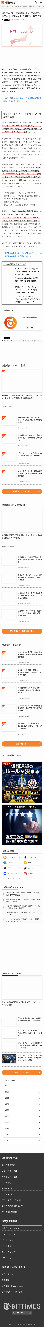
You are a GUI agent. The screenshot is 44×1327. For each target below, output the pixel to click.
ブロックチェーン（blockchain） (32, 341)
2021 (7, 1116)
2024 (7, 1098)
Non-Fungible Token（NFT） (12, 341)
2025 (7, 1092)
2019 (7, 1128)
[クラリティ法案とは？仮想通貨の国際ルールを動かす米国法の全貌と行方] (22, 802)
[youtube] (32, 327)
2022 (7, 1110)
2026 (7, 1086)
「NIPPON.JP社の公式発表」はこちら (18, 256)
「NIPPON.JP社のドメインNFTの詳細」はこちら (23, 253)
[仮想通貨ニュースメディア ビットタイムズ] (8, 2)
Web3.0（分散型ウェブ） (13, 151)
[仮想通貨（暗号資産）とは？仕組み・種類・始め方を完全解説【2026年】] (22, 966)
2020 (7, 1122)
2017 (7, 1140)
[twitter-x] (27, 327)
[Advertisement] (22, 55)
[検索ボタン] (35, 2)
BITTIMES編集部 (30, 317)
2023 (7, 1104)
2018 (7, 1134)
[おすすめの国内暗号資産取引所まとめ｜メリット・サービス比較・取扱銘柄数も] (22, 844)
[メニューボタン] (40, 2)
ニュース (6, 19)
